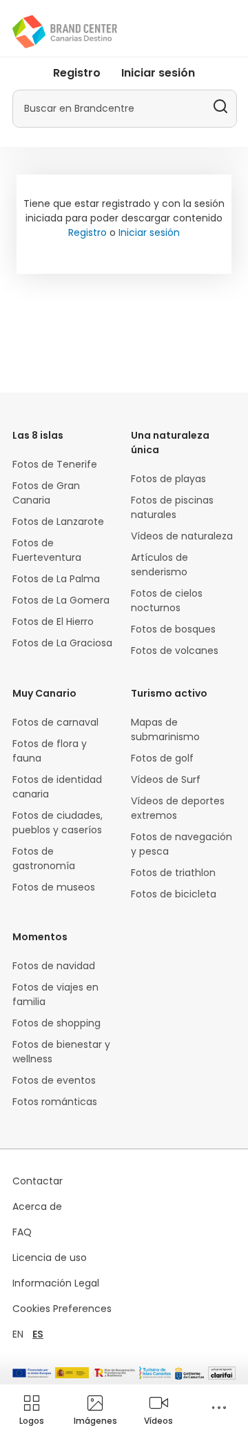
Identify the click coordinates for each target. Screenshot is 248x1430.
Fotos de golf (162, 758)
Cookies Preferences (62, 1308)
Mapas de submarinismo (165, 729)
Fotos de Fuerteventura (46, 550)
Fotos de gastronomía (43, 858)
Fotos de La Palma (56, 579)
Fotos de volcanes (174, 650)
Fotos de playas (168, 479)
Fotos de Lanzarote (58, 521)
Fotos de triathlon (173, 873)
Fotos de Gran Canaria (46, 493)
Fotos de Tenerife (54, 464)
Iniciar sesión (158, 73)
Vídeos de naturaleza (182, 536)
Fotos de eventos (54, 1080)
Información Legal (55, 1283)
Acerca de (37, 1206)
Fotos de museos (53, 887)
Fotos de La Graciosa (62, 643)
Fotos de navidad (53, 966)
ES (37, 1334)
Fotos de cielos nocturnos (167, 600)
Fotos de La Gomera (61, 600)
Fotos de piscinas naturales (172, 507)
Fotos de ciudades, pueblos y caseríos (57, 822)
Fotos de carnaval (55, 722)
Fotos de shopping (56, 1023)
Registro (77, 73)
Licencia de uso (49, 1257)
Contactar (37, 1181)
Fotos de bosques (173, 629)
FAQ (22, 1232)
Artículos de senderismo (159, 564)
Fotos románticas (54, 1102)
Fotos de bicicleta (173, 894)
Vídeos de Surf (165, 779)
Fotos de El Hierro (53, 621)
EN (17, 1334)
